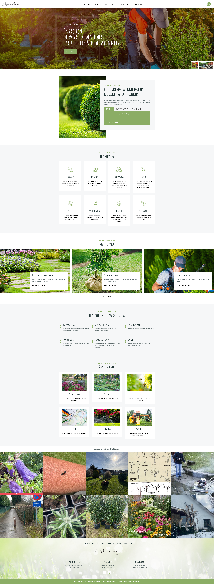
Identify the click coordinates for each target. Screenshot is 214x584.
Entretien (109, 109)
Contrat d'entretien (122, 109)
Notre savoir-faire (90, 4)
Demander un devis (38, 285)
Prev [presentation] (104, 296)
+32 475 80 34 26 (74, 568)
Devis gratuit (137, 4)
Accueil (78, 4)
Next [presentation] (109, 296)
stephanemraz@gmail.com (74, 566)
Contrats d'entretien (121, 4)
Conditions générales (140, 566)
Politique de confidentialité (139, 568)
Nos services (105, 4)
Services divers (137, 109)
